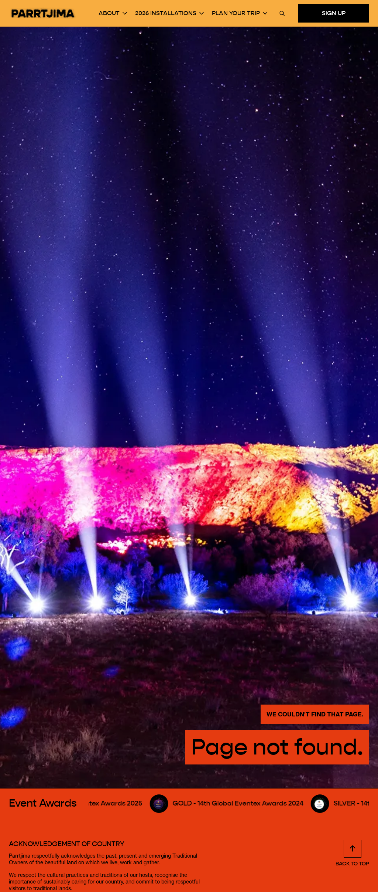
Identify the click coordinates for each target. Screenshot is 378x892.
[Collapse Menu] (125, 13)
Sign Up (334, 13)
